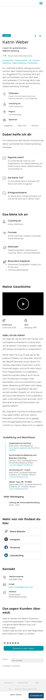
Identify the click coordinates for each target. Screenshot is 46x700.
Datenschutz (23, 683)
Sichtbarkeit (32, 63)
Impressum (8, 683)
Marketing (6, 63)
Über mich (22, 126)
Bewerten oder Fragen (23, 648)
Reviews (35, 126)
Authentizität (7, 60)
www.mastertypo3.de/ (18, 489)
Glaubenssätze (21, 60)
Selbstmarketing (19, 63)
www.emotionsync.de (18, 477)
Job (30, 60)
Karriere (36, 60)
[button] (41, 3)
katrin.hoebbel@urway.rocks (21, 587)
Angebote (8, 126)
